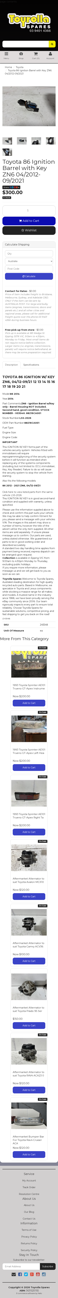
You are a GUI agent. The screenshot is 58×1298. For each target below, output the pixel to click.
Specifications (31, 364)
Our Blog (29, 1212)
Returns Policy (29, 1243)
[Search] (52, 44)
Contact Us (29, 1218)
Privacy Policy (29, 1236)
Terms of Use (29, 1230)
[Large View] (7, 141)
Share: (6, 187)
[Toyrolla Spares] (29, 20)
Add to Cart (30, 221)
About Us (29, 1205)
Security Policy (29, 1250)
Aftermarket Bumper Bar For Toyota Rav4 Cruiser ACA (28, 1140)
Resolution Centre (29, 1194)
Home (8, 67)
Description (11, 364)
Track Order (29, 1187)
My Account (29, 1180)
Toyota (19, 67)
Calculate (29, 276)
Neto (40, 1293)
